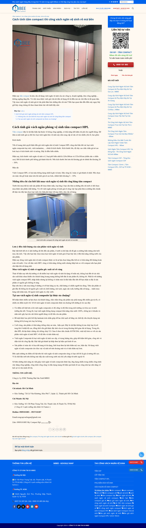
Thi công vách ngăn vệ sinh (31, 16)
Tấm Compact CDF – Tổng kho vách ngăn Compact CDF (119, 159)
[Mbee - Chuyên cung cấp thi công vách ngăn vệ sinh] (20, 8)
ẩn (22, 111)
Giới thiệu (47, 8)
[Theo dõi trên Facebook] (109, 2)
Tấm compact (17, 132)
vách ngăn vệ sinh (20, 439)
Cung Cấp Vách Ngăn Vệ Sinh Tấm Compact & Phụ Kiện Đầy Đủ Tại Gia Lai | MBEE (120, 89)
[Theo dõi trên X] (23, 507)
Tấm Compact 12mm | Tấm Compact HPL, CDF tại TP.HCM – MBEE (120, 167)
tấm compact (16, 16)
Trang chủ (36, 8)
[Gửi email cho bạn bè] (57, 429)
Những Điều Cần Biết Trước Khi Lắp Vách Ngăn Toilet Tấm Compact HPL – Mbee (119, 142)
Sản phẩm (57, 8)
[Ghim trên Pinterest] (60, 429)
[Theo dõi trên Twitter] (111, 2)
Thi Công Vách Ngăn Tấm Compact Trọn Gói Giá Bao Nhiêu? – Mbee (120, 133)
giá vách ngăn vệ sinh (78, 436)
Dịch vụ (67, 8)
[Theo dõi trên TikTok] (19, 507)
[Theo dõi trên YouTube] (117, 2)
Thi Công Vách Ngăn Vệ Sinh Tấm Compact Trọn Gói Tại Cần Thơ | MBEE (120, 125)
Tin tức (77, 8)
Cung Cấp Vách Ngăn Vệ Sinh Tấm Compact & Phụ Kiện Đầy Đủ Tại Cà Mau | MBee (120, 107)
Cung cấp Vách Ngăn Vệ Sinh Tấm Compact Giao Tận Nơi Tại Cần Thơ (120, 116)
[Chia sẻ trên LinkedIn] (64, 429)
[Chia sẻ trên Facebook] (50, 429)
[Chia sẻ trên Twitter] (53, 429)
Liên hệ (84, 8)
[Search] (133, 8)
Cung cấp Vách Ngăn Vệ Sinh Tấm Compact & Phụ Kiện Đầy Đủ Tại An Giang (120, 98)
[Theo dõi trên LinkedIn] (115, 2)
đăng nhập (26, 450)
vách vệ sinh (45, 16)
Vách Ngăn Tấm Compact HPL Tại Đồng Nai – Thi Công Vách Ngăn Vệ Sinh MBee (120, 151)
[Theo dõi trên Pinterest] (113, 2)
